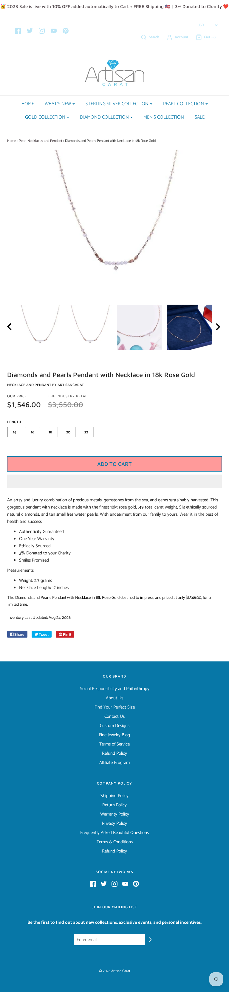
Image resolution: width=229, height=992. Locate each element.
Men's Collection (163, 117)
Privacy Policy (114, 823)
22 (86, 432)
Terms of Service (114, 744)
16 (32, 432)
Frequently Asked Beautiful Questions (114, 832)
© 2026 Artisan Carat (114, 971)
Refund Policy (114, 753)
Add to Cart (114, 464)
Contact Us (114, 716)
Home (27, 104)
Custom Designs (114, 725)
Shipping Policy (114, 795)
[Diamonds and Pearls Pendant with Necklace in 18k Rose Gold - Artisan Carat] (40, 327)
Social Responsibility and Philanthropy (114, 688)
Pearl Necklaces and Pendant (40, 141)
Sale (200, 117)
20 (68, 432)
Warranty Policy (114, 814)
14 (14, 432)
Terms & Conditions (115, 842)
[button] (114, 481)
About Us (114, 698)
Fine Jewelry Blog (114, 735)
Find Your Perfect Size (115, 707)
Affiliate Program (114, 762)
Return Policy (114, 805)
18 (50, 432)
